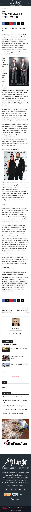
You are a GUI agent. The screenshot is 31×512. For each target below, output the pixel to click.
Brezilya (26, 277)
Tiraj (23, 289)
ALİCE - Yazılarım (5, 350)
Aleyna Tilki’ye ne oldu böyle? (13, 413)
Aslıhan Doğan (19, 277)
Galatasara (20, 283)
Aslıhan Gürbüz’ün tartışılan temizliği (15, 409)
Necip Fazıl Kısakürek (7, 289)
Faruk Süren (23, 281)
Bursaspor (4, 279)
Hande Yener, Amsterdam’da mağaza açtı (15, 401)
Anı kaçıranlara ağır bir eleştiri (20, 364)
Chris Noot (18, 279)
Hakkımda (15, 376)
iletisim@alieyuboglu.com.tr (18, 485)
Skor (19, 289)
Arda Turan (11, 277)
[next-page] (5, 372)
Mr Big (22, 287)
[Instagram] (13, 334)
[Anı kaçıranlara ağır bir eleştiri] (6, 365)
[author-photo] (16, 326)
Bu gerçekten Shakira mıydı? (19, 348)
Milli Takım (16, 287)
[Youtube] (20, 334)
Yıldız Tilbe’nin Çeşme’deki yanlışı (14, 406)
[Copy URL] (22, 23)
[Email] (18, 23)
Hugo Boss (17, 285)
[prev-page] (3, 372)
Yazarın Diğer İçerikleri (10, 344)
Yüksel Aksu (12, 291)
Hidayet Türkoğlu (9, 285)
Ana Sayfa (4, 8)
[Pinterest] (11, 23)
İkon (23, 285)
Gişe (26, 283)
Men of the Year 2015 (7, 287)
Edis (23, 279)
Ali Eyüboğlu (15, 328)
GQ (3, 285)
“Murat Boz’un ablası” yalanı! (12, 397)
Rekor (15, 289)
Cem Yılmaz (11, 279)
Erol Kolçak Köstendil (14, 281)
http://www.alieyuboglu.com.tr (15, 330)
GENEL (9, 8)
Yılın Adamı (4, 291)
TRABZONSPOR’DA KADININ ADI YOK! (7, 311)
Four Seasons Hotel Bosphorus (9, 283)
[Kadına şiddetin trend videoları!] (6, 358)
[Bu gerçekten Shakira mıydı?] (6, 349)
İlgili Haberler (7, 341)
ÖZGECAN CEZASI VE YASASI (23, 311)
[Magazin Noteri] (24, 489)
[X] (7, 23)
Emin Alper (4, 281)
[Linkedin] (14, 23)
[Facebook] (3, 23)
